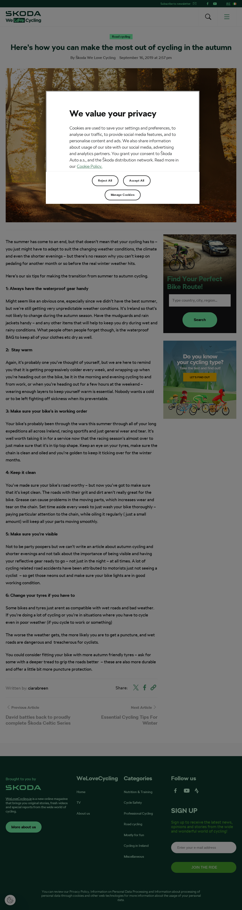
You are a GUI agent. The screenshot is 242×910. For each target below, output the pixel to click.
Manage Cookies (122, 194)
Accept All (136, 180)
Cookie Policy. (89, 166)
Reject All (105, 180)
